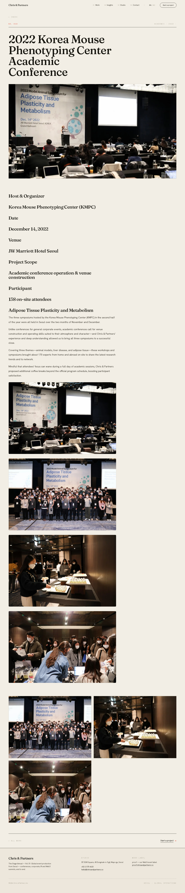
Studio (122, 5)
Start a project (168, 5)
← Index (13, 17)
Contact (134, 5)
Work (96, 5)
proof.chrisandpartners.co (142, 865)
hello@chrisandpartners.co (92, 869)
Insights (108, 5)
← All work (15, 841)
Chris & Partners (18, 5)
